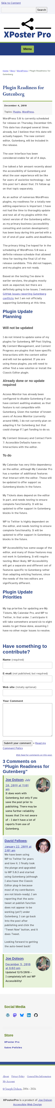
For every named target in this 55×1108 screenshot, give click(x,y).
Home (5, 70)
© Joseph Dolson (12, 1089)
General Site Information (39, 1076)
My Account (9, 1081)
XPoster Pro (11, 1042)
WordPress (22, 70)
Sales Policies (13, 1047)
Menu (27, 49)
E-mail (25, 673)
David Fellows (16, 841)
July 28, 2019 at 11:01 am (18, 784)
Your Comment (13, 701)
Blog (12, 70)
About (6, 1076)
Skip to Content (11, 3)
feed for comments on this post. (34, 755)
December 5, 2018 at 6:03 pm (18, 966)
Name (13, 659)
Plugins (17, 111)
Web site (19, 687)
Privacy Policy (18, 1076)
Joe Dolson (14, 780)
